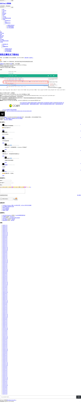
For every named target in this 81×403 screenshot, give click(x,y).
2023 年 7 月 (4, 263)
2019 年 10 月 (5, 302)
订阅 (79, 397)
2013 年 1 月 (4, 376)
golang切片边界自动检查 (14, 217)
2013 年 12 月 (5, 362)
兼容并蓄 (26, 57)
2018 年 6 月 (4, 321)
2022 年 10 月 (5, 271)
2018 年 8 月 (4, 319)
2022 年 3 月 (4, 279)
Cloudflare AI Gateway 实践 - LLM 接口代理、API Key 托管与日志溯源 (16, 205)
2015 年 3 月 (4, 345)
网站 (1, 184)
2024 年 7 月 (4, 253)
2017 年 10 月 (5, 329)
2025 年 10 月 (5, 235)
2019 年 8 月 (4, 304)
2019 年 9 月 (4, 303)
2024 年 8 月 (4, 252)
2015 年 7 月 (4, 340)
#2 (80, 163)
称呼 (1, 180)
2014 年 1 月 (4, 361)
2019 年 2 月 (4, 312)
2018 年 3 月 (4, 325)
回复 (3, 129)
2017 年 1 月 (4, 335)
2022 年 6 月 (4, 276)
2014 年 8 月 (4, 352)
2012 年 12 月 (5, 377)
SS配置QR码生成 (10, 25)
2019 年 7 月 (4, 305)
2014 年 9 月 (4, 351)
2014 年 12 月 (5, 349)
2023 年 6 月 (4, 264)
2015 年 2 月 (4, 346)
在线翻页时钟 (7, 22)
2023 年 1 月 (4, 268)
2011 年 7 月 (4, 388)
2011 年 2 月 (4, 393)
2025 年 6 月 (4, 240)
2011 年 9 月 (4, 386)
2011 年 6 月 (4, 390)
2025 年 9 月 (4, 236)
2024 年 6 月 (4, 254)
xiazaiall (3, 217)
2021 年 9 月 (4, 285)
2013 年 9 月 (4, 366)
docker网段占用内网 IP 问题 (8, 206)
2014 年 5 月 (4, 356)
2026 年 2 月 (4, 231)
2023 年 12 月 (5, 259)
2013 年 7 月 (4, 369)
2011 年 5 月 (4, 391)
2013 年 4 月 (4, 372)
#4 (80, 137)
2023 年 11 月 (5, 261)
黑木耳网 (6, 164)
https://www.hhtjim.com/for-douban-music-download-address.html (19, 110)
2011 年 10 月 (5, 385)
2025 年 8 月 (4, 237)
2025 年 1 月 (4, 246)
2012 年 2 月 (4, 383)
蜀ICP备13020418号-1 (11, 400)
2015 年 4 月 (4, 344)
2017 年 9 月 (4, 330)
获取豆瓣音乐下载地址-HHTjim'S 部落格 (14, 118)
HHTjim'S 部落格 (5, 3)
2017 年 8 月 (4, 331)
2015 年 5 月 (4, 343)
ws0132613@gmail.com (7, 215)
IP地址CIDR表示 (5, 207)
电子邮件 (2, 182)
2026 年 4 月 (4, 228)
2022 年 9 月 (4, 272)
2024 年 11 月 (5, 248)
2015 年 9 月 (4, 339)
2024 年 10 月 (5, 250)
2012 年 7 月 (4, 380)
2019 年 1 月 (4, 313)
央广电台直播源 (10, 27)
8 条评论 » (31, 57)
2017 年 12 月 (5, 328)
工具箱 (3, 19)
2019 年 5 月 (4, 308)
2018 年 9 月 (4, 318)
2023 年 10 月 (5, 262)
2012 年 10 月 (5, 378)
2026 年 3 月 (4, 230)
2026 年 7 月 (4, 225)
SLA (6, 21)
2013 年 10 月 (5, 365)
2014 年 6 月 (4, 355)
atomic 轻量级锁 (5, 209)
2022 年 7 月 (4, 274)
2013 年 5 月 (4, 371)
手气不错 (4, 10)
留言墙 (3, 14)
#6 (80, 124)
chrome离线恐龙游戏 (6, 18)
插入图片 (79, 195)
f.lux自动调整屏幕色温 (20, 215)
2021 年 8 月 (4, 287)
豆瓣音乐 (2, 63)
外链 (11, 63)
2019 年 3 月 (4, 310)
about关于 (12, 216)
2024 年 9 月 (4, 251)
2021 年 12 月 (5, 282)
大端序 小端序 (5, 210)
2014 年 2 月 (4, 360)
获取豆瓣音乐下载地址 (9, 54)
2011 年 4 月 (4, 392)
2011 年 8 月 (4, 387)
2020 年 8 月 (4, 293)
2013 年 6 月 (4, 370)
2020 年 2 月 (4, 299)
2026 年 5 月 (4, 227)
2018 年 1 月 (4, 326)
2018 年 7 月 (4, 320)
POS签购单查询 (10, 26)
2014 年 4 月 (4, 357)
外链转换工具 (7, 20)
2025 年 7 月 (4, 238)
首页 (3, 9)
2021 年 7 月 (4, 288)
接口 (7, 119)
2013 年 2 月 (4, 375)
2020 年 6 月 (4, 295)
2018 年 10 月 (5, 316)
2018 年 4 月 (4, 324)
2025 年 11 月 (5, 233)
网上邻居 (4, 13)
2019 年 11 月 (5, 300)
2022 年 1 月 (4, 281)
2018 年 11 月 (5, 315)
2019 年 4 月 (4, 309)
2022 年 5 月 (4, 277)
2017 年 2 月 (4, 334)
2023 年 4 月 (4, 266)
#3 (80, 150)
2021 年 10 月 (5, 284)
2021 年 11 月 (5, 283)
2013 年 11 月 (5, 364)
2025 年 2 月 (4, 245)
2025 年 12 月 (5, 232)
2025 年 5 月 (4, 241)
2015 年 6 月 (4, 341)
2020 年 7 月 (4, 294)
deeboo (6, 171)
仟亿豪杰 (4, 216)
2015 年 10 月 (5, 338)
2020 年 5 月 (4, 297)
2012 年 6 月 (4, 381)
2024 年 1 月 (4, 258)
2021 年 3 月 (4, 289)
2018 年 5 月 (4, 323)
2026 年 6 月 (4, 226)
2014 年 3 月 (4, 359)
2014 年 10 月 (5, 350)
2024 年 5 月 (4, 256)
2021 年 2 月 (4, 290)
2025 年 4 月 (4, 242)
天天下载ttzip (5, 219)
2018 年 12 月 (5, 314)
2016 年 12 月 (5, 336)
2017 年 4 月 (4, 333)
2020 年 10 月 (5, 292)
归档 (3, 11)
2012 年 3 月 (4, 382)
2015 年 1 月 (4, 347)
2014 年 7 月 (4, 354)
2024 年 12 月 (5, 247)
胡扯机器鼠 (4, 220)
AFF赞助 (4, 16)
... (2, 47)
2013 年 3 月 (4, 374)
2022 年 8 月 (4, 273)
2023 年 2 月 (4, 267)
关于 (3, 15)
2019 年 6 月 (4, 307)
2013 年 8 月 (4, 367)
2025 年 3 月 (4, 243)
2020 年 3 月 (4, 298)
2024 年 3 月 (4, 257)
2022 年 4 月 (4, 278)
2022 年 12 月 (5, 269)
